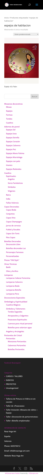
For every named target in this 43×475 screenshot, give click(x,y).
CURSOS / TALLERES (14, 376)
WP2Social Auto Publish (12, 473)
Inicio (6, 18)
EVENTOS (10, 380)
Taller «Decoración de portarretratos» (22, 417)
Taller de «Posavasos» (15, 406)
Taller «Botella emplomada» (18, 420)
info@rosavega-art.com (20, 451)
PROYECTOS (11, 384)
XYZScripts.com (33, 473)
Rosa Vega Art (18, 455)
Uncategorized (12, 388)
